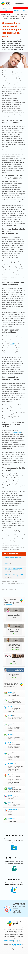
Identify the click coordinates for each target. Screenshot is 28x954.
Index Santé (9, 604)
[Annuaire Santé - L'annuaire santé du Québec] (6, 3)
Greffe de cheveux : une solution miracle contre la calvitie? (13, 568)
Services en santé (6, 9)
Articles (16, 11)
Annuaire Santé (8, 940)
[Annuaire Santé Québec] (14, 923)
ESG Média (19, 944)
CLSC (24, 11)
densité (12, 344)
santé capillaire (16, 432)
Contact (14, 945)
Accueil (13, 14)
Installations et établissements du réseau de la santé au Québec (14, 575)
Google (14, 944)
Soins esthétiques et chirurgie (13, 557)
